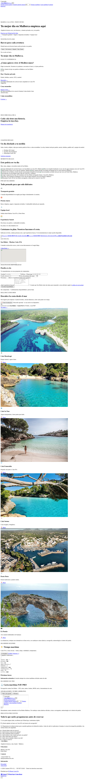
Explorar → (4, 99)
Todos (2, 49)
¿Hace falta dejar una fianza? (9, 736)
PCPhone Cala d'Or (13, 771)
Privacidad (3, 764)
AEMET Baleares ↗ (13, 653)
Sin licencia (8, 49)
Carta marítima (44, 4)
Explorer (50, 4)
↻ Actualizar (4, 653)
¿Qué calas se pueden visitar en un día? (12, 738)
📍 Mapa (3, 362)
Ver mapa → (4, 307)
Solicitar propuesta (5, 156)
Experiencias (6, 4)
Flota (2, 4)
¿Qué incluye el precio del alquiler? (11, 732)
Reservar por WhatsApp (7, 33)
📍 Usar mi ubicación (6, 302)
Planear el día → (5, 89)
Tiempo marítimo (35, 4)
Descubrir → (4, 80)
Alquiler (14, 49)
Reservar (3, 6)
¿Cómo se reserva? (7, 739)
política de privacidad (77, 285)
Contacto (23, 4)
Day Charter (13, 4)
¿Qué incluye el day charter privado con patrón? (15, 735)
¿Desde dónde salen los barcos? (10, 730)
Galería (19, 4)
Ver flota (16, 33)
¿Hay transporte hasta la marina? (10, 733)
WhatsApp (3, 775)
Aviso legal (4, 765)
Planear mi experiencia (7, 124)
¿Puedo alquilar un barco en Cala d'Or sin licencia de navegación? (19, 723)
